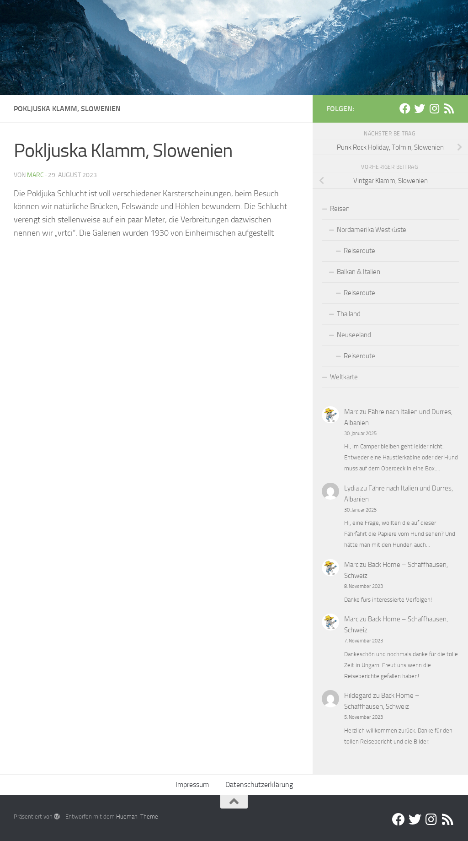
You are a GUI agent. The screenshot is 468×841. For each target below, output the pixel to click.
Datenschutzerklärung (259, 784)
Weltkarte (344, 377)
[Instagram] (434, 108)
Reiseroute (359, 251)
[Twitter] (419, 108)
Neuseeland (354, 335)
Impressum (192, 784)
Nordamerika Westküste (371, 230)
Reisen (340, 209)
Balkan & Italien (358, 272)
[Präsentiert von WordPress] (57, 816)
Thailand (349, 314)
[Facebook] (404, 108)
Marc (35, 175)
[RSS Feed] (448, 108)
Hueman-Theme (137, 816)
